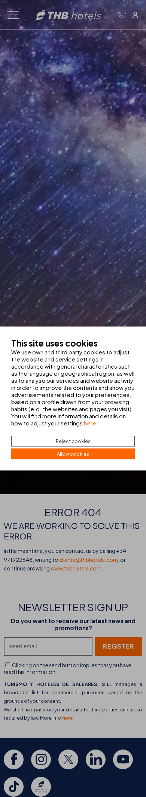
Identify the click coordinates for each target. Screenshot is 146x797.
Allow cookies (73, 454)
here (90, 423)
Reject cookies (73, 441)
